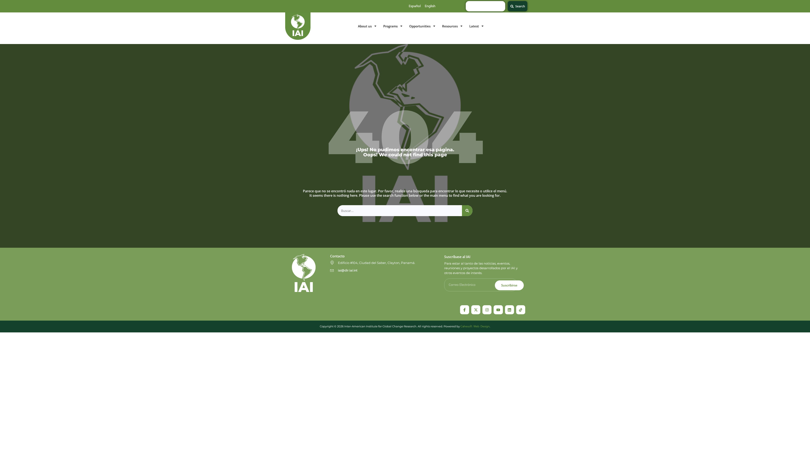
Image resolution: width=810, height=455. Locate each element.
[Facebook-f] (464, 309)
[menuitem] (415, 6)
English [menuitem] (430, 6)
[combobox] (485, 6)
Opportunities (420, 26)
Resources (450, 26)
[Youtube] (498, 309)
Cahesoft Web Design (475, 326)
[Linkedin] (509, 309)
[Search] (467, 210)
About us (365, 26)
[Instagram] (486, 309)
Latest (474, 26)
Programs (390, 26)
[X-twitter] (475, 309)
